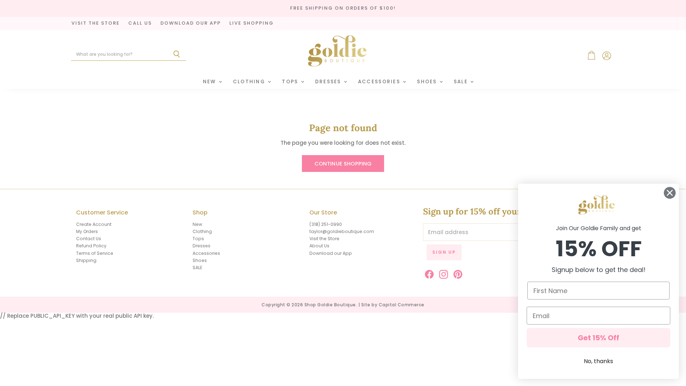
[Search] (176, 54)
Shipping (86, 260)
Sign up (444, 252)
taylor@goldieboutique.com (341, 231)
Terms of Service (94, 253)
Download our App (330, 253)
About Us (319, 246)
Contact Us (88, 239)
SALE (461, 81)
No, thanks (598, 361)
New (210, 81)
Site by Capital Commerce (392, 305)
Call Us (140, 23)
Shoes (428, 81)
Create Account (93, 224)
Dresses (329, 81)
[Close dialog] (669, 193)
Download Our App (190, 23)
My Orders (87, 231)
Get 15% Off (598, 338)
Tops (291, 81)
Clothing (250, 81)
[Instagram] (442, 273)
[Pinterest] (456, 273)
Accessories (380, 81)
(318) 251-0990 (325, 224)
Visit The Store (95, 23)
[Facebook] (428, 273)
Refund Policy (91, 246)
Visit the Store (324, 239)
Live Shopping (251, 23)
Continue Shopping (343, 163)
